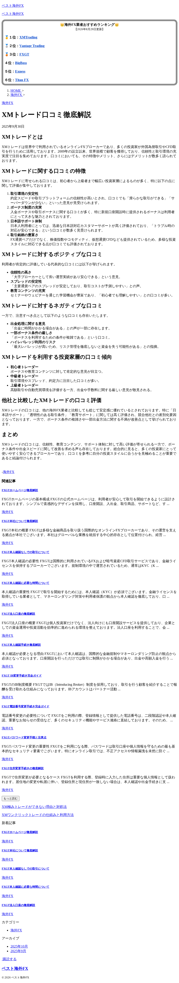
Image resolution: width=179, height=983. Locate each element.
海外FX (8, 472)
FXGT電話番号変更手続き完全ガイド (25, 706)
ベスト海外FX (13, 5)
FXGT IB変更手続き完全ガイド (22, 675)
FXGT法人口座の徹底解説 (18, 613)
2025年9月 (18, 951)
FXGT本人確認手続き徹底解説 (21, 644)
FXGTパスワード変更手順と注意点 (24, 737)
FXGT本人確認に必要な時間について (25, 583)
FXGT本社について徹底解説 (20, 521)
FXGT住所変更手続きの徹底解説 (23, 768)
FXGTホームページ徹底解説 (20, 490)
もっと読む (10, 798)
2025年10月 (19, 946)
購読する (9, 959)
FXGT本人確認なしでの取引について (25, 552)
